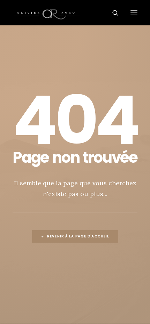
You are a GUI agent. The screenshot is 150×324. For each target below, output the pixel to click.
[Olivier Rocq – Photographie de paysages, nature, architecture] (75, 12)
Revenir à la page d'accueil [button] (78, 236)
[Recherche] (112, 13)
